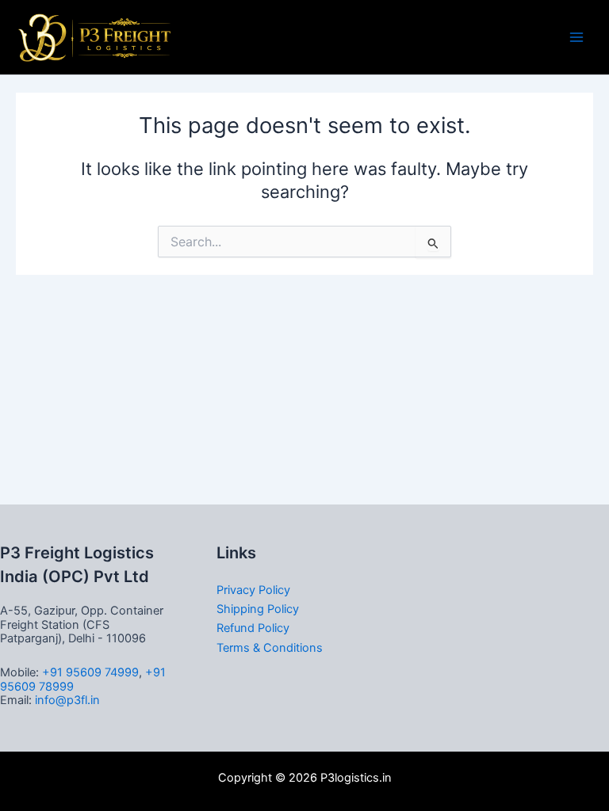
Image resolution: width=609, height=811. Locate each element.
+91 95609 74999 (90, 672)
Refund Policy (252, 628)
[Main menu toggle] (576, 37)
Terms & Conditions (269, 648)
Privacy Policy (253, 590)
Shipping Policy (257, 609)
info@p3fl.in (67, 700)
